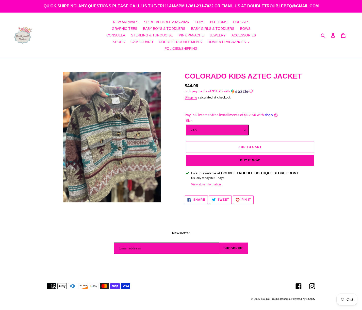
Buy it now (250, 160)
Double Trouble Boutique (276, 298)
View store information (206, 184)
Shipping (191, 97)
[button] (219, 91)
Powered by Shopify (303, 298)
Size (189, 121)
